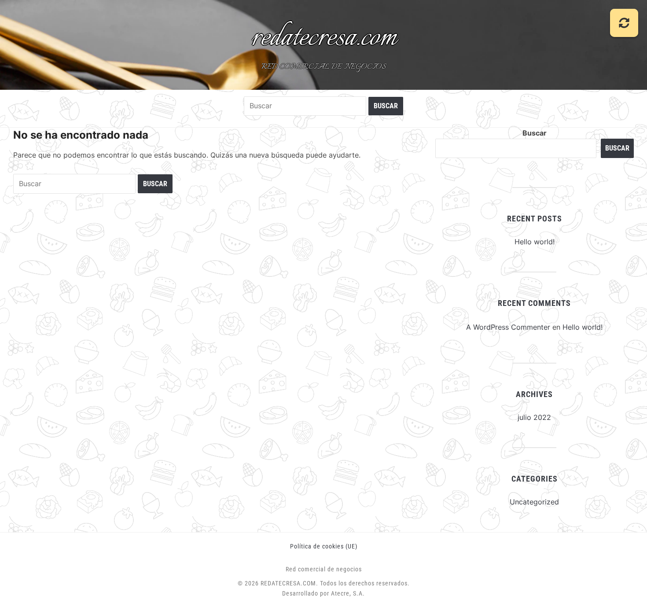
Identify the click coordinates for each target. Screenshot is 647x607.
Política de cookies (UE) (323, 546)
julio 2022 (534, 417)
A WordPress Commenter (508, 327)
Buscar (534, 133)
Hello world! (535, 241)
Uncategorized (534, 501)
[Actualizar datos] (624, 23)
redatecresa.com (324, 38)
